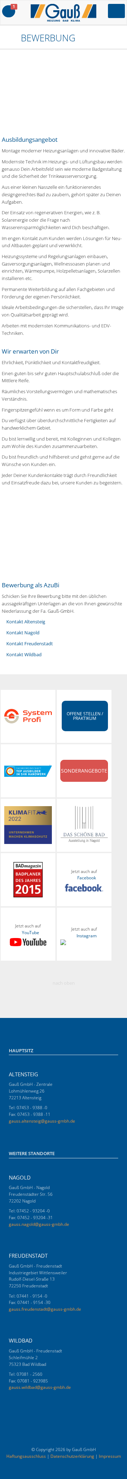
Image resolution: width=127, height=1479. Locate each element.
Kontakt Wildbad (24, 654)
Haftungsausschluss (26, 1456)
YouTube (30, 932)
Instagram (87, 935)
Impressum (110, 1456)
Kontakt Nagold (23, 632)
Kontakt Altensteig (25, 621)
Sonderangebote (84, 770)
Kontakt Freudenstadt (29, 643)
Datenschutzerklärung (72, 1456)
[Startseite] (5, 37)
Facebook (86, 877)
